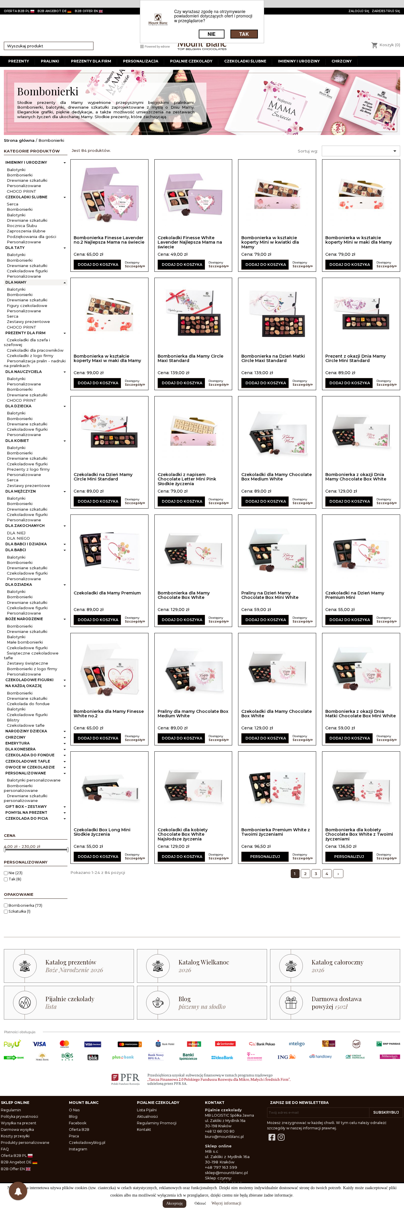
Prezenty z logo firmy (28, 469)
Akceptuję (174, 1203)
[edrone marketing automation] (155, 46)
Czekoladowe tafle (26, 725)
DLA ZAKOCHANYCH (25, 525)
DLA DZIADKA (18, 584)
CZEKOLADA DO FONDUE (29, 755)
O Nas (74, 1110)
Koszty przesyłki (15, 1136)
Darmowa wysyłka (17, 1129)
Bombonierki (20, 175)
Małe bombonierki (25, 642)
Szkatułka (19, 911)
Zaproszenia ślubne (26, 231)
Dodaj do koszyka (98, 264)
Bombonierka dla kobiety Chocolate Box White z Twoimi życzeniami (359, 834)
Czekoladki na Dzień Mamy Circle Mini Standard (103, 477)
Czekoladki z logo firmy (30, 355)
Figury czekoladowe (27, 305)
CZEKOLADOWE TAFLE (27, 761)
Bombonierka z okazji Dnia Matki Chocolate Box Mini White (360, 713)
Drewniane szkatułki (27, 180)
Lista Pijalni (147, 1110)
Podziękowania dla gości (31, 236)
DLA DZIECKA (18, 406)
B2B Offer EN (13, 1169)
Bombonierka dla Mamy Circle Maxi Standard (190, 358)
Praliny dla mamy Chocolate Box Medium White (193, 713)
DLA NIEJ (16, 532)
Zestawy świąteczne (27, 663)
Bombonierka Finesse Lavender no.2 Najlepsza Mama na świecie (109, 240)
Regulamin (11, 1110)
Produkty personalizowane (25, 1142)
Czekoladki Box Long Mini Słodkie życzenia (102, 832)
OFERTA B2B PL (17, 11)
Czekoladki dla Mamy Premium (107, 593)
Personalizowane (24, 185)
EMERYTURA (17, 743)
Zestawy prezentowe (28, 321)
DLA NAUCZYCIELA (23, 371)
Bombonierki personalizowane (21, 788)
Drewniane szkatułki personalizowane (25, 798)
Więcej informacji (226, 1203)
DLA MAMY (15, 282)
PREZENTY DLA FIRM (25, 333)
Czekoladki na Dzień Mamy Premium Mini (354, 595)
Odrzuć (200, 1203)
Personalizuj (265, 856)
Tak (15, 879)
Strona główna (19, 140)
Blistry (13, 720)
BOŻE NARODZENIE (24, 619)
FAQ (5, 1149)
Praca (74, 1136)
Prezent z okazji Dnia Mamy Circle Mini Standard (355, 358)
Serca (12, 204)
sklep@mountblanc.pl (226, 1172)
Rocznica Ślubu (22, 225)
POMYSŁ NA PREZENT (26, 812)
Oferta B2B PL (14, 1155)
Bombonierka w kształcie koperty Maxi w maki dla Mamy (107, 358)
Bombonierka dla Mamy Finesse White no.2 (109, 713)
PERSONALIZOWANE (25, 773)
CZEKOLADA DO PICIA (26, 818)
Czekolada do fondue (28, 703)
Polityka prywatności (19, 1116)
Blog (73, 1116)
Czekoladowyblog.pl (87, 1142)
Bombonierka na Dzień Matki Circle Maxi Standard (273, 358)
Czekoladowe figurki (27, 271)
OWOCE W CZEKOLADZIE (30, 767)
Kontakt (144, 1129)
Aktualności (147, 1116)
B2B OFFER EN (87, 11)
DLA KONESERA (20, 749)
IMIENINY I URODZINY (26, 162)
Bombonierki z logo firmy (32, 668)
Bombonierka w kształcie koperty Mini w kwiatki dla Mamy (270, 242)
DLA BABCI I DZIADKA (26, 544)
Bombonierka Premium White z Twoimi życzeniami (275, 832)
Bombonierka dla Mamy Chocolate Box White (184, 595)
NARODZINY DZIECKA (26, 731)
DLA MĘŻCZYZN (20, 491)
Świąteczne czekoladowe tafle (31, 655)
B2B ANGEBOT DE (52, 11)
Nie (15, 873)
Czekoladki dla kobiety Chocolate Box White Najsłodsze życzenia (183, 834)
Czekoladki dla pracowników (35, 350)
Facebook (77, 1123)
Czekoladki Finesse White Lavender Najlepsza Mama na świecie (190, 242)
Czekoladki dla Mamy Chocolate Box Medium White (276, 477)
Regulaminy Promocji (157, 1123)
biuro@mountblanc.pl (224, 1136)
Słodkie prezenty (36, 102)
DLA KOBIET (17, 440)
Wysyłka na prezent (18, 1123)
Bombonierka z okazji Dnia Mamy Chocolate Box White (355, 477)
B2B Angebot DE (17, 1162)
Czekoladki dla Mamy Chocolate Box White (276, 713)
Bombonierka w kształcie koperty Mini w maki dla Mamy (358, 240)
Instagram (78, 1149)
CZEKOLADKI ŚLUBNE (26, 197)
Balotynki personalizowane (34, 780)
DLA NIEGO (18, 538)
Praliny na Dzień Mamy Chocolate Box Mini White (269, 595)
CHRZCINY (15, 737)
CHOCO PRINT (21, 191)
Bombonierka (25, 905)
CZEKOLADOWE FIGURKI (29, 680)
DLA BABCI (15, 550)
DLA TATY (15, 247)
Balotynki (16, 169)
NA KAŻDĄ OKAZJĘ (23, 686)
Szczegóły (134, 266)
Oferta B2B (79, 1129)
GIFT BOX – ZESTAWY (26, 806)
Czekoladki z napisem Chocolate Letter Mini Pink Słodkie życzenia (187, 479)
